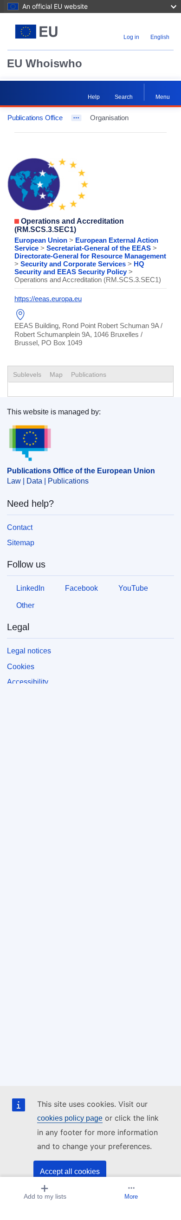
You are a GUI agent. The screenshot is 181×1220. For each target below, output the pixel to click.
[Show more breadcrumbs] (76, 118)
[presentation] (56, 374)
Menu (162, 97)
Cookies (20, 667)
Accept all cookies (70, 1171)
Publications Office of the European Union (81, 471)
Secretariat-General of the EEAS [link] (99, 248)
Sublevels (27, 374)
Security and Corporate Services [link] (74, 264)
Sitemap (20, 543)
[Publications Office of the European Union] (36, 32)
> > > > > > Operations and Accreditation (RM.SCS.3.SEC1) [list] (90, 260)
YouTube (133, 588)
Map (56, 374)
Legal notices (29, 651)
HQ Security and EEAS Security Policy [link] (79, 268)
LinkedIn (30, 588)
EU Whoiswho (44, 63)
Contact (19, 527)
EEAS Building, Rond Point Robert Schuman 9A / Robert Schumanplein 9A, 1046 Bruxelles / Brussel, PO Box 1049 (88, 334)
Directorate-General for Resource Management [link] (90, 256)
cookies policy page (70, 1118)
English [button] (159, 37)
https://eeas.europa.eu (48, 299)
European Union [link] (41, 240)
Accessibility (27, 682)
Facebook (81, 588)
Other (25, 605)
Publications (88, 374)
